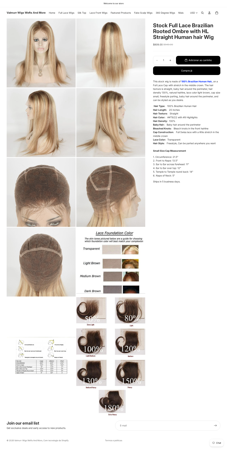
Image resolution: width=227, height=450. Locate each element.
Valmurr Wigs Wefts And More (28, 440)
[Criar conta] (215, 425)
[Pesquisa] (202, 12)
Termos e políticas (113, 440)
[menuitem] (181, 13)
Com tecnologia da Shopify (56, 440)
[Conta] (209, 12)
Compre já (186, 70)
